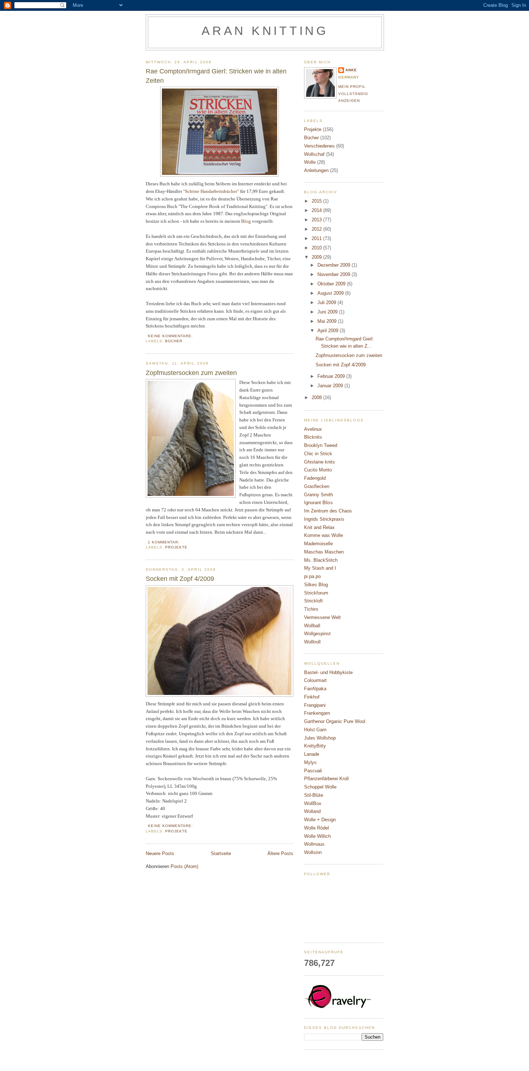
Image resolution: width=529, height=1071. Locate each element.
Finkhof (312, 697)
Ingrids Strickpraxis (324, 519)
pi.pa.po (312, 576)
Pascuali (313, 770)
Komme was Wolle (323, 535)
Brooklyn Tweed (320, 445)
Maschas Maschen (324, 552)
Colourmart (315, 680)
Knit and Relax (319, 527)
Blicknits (313, 437)
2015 (317, 201)
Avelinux (313, 429)
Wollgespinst (317, 633)
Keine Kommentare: (171, 336)
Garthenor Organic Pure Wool (334, 721)
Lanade (311, 754)
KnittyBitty (315, 746)
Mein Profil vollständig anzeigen (353, 94)
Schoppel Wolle (320, 787)
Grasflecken (316, 486)
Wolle (310, 162)
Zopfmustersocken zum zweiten (191, 372)
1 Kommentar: (164, 542)
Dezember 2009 (334, 265)
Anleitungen (316, 170)
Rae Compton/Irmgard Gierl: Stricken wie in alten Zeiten (216, 76)
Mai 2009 (327, 321)
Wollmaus (314, 844)
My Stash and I (320, 568)
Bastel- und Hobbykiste (328, 672)
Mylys (310, 762)
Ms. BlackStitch (321, 560)
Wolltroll (312, 642)
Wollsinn (313, 852)
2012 (317, 229)
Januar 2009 (330, 385)
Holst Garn (315, 729)
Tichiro (311, 609)
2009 (317, 257)
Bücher (173, 341)
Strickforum (316, 593)
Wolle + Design (320, 819)
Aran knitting (265, 30)
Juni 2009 (328, 312)
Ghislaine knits (319, 462)
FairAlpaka (315, 688)
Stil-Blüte (313, 795)
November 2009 (334, 274)
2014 (317, 210)
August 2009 (331, 293)
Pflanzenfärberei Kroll (326, 778)
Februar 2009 (331, 376)
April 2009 (328, 330)
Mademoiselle (318, 543)
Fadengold (315, 478)
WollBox (312, 803)
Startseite (221, 853)
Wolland (312, 811)
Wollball (312, 625)
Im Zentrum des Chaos (328, 511)
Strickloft (313, 601)
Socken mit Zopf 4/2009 (180, 578)
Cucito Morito (318, 470)
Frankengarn (317, 713)
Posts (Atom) (184, 866)
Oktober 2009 (332, 283)
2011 (317, 238)
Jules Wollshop (320, 738)
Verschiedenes (319, 146)
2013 (317, 219)
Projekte (176, 547)
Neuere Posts (160, 853)
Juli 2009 (327, 302)
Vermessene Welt (322, 617)
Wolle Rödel (316, 828)
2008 (317, 397)
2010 (317, 247)
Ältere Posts (280, 853)
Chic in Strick (318, 453)
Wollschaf (314, 154)
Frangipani (315, 705)
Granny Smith (318, 494)
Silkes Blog (316, 584)
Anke (351, 70)
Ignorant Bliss (318, 502)
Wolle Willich (317, 836)
